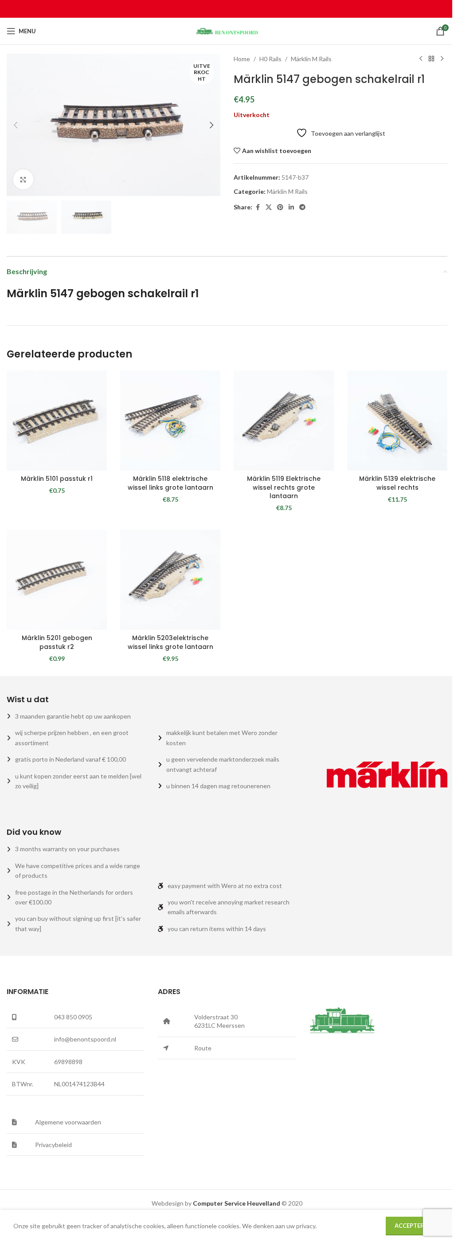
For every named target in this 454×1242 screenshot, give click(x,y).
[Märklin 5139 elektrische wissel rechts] (397, 420)
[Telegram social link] (302, 207)
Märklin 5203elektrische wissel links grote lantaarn (170, 642)
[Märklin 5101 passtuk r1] (57, 420)
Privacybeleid (53, 1144)
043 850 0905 (73, 1017)
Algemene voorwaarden (68, 1122)
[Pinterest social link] (280, 207)
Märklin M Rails (311, 59)
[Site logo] (227, 30)
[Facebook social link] (257, 207)
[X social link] (268, 207)
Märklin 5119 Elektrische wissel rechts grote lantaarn (284, 487)
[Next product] (442, 59)
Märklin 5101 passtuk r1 (57, 478)
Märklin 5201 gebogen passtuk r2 (57, 642)
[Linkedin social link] (291, 207)
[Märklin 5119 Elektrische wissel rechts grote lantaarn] (284, 420)
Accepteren (413, 1225)
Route (202, 1048)
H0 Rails (270, 59)
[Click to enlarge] (23, 179)
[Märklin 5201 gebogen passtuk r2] (57, 580)
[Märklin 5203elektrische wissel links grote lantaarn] (170, 580)
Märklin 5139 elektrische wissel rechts (397, 483)
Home (242, 59)
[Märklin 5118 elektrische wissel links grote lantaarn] (170, 420)
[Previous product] (420, 59)
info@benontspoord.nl (85, 1039)
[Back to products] (431, 59)
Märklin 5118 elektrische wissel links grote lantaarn (170, 483)
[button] (15, 125)
